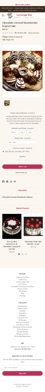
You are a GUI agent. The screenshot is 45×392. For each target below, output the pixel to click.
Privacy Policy (22, 289)
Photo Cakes (22, 308)
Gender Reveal (22, 332)
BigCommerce (26, 384)
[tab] (19, 254)
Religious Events (22, 334)
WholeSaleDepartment (22, 336)
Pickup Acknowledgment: (22, 113)
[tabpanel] (12, 233)
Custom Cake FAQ (22, 282)
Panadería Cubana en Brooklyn (22, 286)
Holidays (22, 311)
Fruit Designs (22, 306)
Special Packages (22, 322)
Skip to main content (22, 4)
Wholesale (22, 291)
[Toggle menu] (3, 15)
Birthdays (22, 315)
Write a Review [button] (33, 33)
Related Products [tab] (22, 208)
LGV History (22, 284)
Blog (22, 293)
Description (22, 190)
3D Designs (22, 320)
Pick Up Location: (22, 148)
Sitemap (22, 296)
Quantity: (22, 156)
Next (43, 231)
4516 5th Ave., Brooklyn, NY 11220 (17, 151)
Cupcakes (22, 313)
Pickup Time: (22, 138)
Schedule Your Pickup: (22, 128)
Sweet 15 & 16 (22, 318)
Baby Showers (22, 329)
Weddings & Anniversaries (22, 327)
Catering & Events (22, 277)
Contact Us (22, 279)
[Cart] (44, 18)
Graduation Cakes (22, 325)
